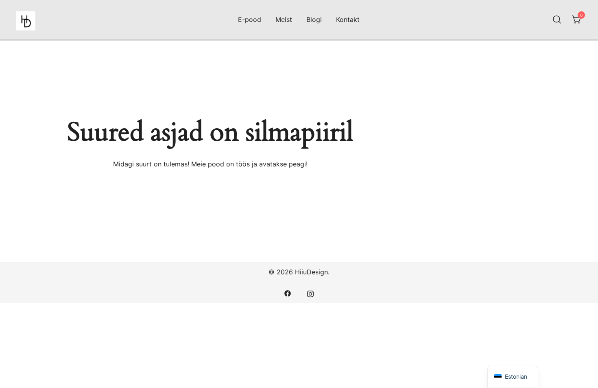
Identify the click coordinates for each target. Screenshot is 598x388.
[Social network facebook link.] (287, 293)
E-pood (249, 19)
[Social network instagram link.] (310, 293)
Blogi (314, 19)
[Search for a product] (557, 20)
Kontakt (348, 19)
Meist (283, 19)
